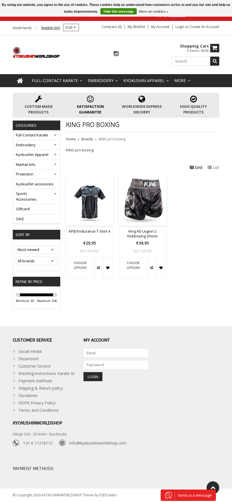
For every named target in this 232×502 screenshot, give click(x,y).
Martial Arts (25, 164)
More (180, 80)
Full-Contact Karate (55, 80)
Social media (30, 351)
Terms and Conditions (38, 410)
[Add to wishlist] (108, 268)
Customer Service (34, 366)
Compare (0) (112, 26)
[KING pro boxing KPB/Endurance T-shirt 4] (89, 179)
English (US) (51, 27)
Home (71, 139)
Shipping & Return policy (40, 388)
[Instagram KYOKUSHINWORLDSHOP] (116, 54)
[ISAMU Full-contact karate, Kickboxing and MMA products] (36, 52)
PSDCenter (108, 495)
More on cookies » (153, 12)
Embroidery (100, 80)
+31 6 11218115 (38, 443)
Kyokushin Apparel (143, 80)
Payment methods (35, 380)
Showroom (28, 358)
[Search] (214, 61)
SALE (20, 218)
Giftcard (23, 208)
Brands (87, 139)
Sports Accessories (26, 196)
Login (180, 26)
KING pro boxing (112, 139)
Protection (24, 174)
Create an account (204, 26)
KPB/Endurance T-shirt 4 (89, 231)
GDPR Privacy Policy (36, 403)
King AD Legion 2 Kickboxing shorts (142, 234)
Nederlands (22, 27)
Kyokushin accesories (34, 183)
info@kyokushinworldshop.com (97, 443)
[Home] (20, 80)
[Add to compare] (99, 268)
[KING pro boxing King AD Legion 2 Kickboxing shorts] (142, 179)
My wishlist (136, 26)
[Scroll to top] (213, 487)
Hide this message (119, 12)
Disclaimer (28, 395)
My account (160, 26)
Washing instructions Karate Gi (46, 373)
